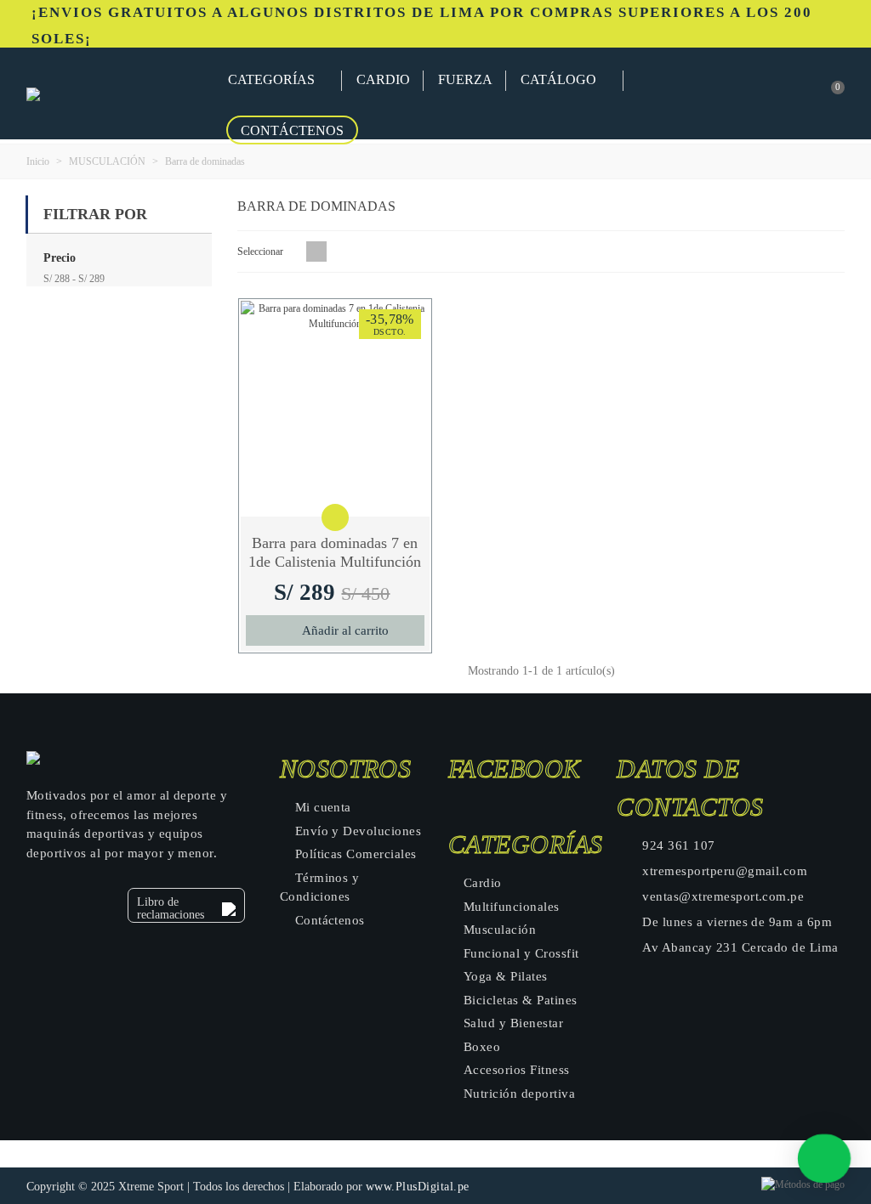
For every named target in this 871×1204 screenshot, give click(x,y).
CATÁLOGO (558, 79)
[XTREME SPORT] (119, 93)
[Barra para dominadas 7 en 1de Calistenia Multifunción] (335, 409)
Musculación (500, 929)
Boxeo (482, 1047)
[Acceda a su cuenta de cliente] (759, 93)
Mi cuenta (323, 807)
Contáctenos (292, 130)
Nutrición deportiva (519, 1093)
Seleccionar (261, 251)
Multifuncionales (512, 906)
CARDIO (383, 79)
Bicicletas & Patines (521, 1000)
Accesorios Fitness (517, 1070)
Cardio (483, 883)
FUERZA (465, 79)
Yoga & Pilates (506, 976)
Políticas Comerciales (356, 854)
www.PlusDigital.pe (418, 1186)
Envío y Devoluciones (358, 831)
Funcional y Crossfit (521, 953)
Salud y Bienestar (513, 1023)
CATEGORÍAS (271, 79)
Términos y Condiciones (320, 887)
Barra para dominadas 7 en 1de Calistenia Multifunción (334, 552)
